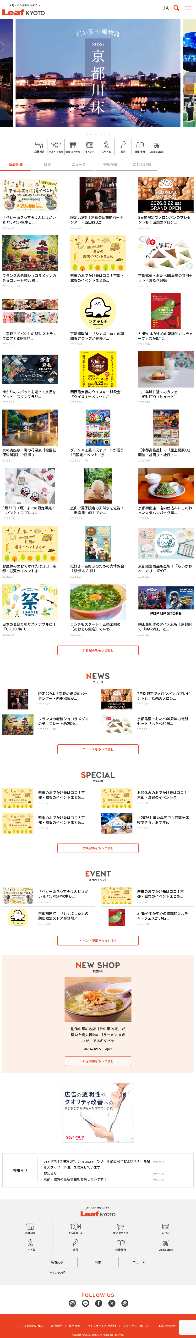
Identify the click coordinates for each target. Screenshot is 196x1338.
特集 (47, 164)
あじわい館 (142, 164)
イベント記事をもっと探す (98, 940)
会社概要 (56, 1326)
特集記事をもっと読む (98, 848)
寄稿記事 (110, 164)
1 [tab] (87, 134)
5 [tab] (104, 134)
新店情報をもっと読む (98, 1061)
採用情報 (74, 1326)
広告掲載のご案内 (32, 1326)
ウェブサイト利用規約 (101, 1326)
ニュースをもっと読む (98, 749)
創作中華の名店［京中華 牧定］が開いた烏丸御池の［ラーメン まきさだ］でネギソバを (98, 1034)
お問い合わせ (167, 1326)
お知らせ (50, 1173)
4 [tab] (100, 134)
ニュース (79, 164)
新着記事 (16, 164)
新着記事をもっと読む (98, 650)
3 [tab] (96, 134)
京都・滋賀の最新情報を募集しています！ (75, 1179)
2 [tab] (91, 134)
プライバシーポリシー (137, 1326)
